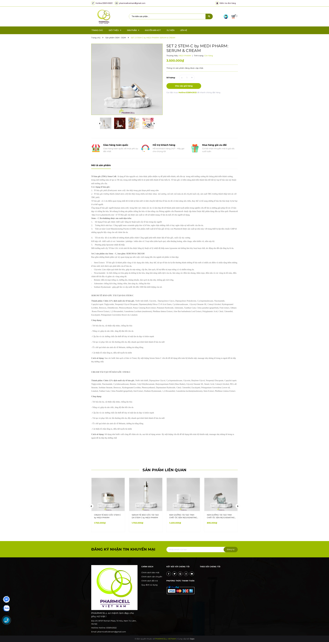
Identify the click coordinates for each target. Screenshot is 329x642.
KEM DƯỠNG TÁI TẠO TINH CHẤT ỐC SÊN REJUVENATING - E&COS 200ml (183, 516)
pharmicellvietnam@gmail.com (132, 3)
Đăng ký (231, 549)
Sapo (192, 639)
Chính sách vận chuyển (151, 576)
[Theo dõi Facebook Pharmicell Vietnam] (168, 573)
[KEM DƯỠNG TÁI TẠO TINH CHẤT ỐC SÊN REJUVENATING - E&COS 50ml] (221, 494)
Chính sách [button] (147, 567)
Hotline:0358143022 (104, 3)
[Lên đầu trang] (276, 635)
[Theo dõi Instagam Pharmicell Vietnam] (186, 573)
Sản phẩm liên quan (164, 470)
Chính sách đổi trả (149, 581)
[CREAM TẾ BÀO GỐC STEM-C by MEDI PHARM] (108, 494)
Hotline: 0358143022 (108, 628)
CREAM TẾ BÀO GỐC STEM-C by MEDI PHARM (107, 516)
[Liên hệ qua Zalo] (6, 608)
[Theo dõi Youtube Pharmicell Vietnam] (192, 573)
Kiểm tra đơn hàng (228, 3)
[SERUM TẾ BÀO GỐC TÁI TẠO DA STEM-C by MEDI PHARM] (145, 494)
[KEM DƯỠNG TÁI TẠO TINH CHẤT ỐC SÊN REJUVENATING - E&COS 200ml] (183, 494)
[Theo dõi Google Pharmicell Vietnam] (180, 573)
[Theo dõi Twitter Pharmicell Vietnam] (174, 573)
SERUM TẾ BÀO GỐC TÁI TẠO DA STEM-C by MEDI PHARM (145, 516)
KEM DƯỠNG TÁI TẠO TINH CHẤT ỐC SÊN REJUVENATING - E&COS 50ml (221, 516)
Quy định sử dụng (149, 585)
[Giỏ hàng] (234, 16)
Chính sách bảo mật (150, 572)
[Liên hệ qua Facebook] (6, 599)
